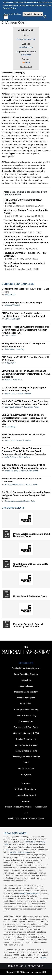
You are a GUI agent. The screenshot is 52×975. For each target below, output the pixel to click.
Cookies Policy (9, 8)
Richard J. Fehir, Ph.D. (13, 380)
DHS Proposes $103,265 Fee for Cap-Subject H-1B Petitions (25, 358)
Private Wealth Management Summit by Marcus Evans (31, 535)
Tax (26, 813)
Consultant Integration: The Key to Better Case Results (25, 290)
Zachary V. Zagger (24, 393)
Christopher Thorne (31, 407)
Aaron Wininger (11, 427)
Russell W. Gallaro (24, 440)
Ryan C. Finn (10, 393)
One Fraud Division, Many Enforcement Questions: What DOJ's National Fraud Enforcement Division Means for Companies (24, 451)
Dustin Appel (10, 501)
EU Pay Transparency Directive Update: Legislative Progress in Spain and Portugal (23, 314)
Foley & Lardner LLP (26, 39)
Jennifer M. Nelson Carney (15, 471)
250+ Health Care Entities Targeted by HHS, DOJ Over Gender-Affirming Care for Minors (24, 466)
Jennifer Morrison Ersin (25, 501)
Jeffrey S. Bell (10, 363)
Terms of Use (30, 842)
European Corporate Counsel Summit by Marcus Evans (28, 625)
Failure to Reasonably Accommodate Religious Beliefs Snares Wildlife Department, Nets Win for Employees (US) (25, 330)
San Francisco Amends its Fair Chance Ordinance (21, 480)
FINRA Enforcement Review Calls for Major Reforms (23, 436)
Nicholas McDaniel (12, 305)
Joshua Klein (10, 440)
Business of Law (26, 721)
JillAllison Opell (26, 30)
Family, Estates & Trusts (26, 751)
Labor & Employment (26, 795)
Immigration (26, 774)
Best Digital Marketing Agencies (26, 668)
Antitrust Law (26, 703)
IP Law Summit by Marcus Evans (30, 596)
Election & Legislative (26, 739)
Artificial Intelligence (26, 698)
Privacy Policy (36, 966)
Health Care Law (26, 768)
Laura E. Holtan (31, 484)
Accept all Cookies (12, 14)
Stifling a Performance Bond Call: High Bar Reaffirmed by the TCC (23, 345)
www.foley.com (26, 47)
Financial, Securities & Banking (26, 757)
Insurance (26, 783)
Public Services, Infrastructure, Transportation (26, 807)
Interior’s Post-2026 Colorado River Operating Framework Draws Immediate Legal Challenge (25, 402)
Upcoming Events (13, 508)
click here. (43, 958)
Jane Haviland (24, 457)
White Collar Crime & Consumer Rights (26, 818)
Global (26, 762)
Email (27, 62)
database (7, 850)
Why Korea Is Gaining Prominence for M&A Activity (26, 211)
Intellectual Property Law (26, 789)
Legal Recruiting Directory (26, 674)
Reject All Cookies (33, 14)
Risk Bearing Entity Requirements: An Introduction (23, 201)
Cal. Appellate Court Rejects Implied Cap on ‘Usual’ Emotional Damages (24, 389)
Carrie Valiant (32, 471)
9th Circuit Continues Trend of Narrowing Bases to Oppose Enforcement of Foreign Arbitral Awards (26, 495)
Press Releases (26, 686)
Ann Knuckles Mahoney (14, 484)
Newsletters (26, 680)
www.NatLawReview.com (20, 852)
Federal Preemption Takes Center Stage (22, 302)
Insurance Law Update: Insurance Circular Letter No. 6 (25, 254)
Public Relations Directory (26, 692)
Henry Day (20, 349)
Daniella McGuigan (12, 319)
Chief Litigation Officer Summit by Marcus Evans (30, 565)
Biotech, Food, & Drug (26, 715)
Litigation (26, 801)
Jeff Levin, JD (10, 295)
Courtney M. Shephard (14, 407)
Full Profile (26, 55)
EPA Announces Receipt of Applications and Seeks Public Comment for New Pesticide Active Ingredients (26, 374)
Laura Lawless (10, 336)
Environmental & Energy (26, 745)
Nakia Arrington (11, 457)
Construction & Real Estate (26, 727)
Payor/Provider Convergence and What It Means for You (24, 264)
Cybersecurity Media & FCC (26, 733)
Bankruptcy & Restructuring (26, 709)
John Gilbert (9, 349)
